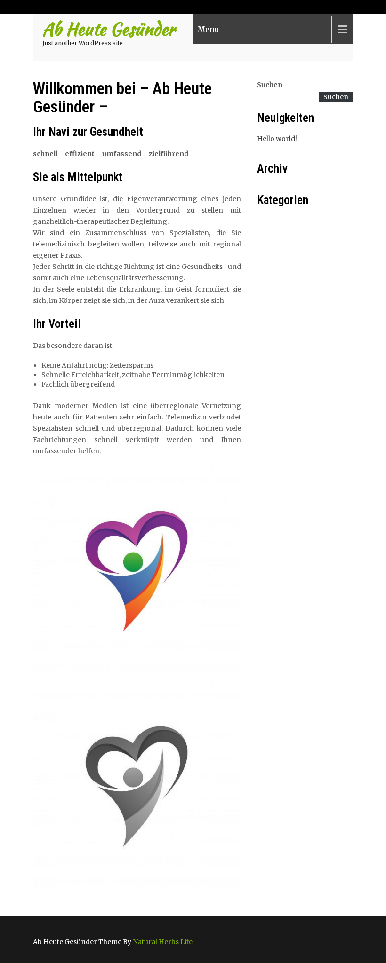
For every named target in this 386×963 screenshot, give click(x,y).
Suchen (269, 84)
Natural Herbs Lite (163, 942)
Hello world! (277, 138)
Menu (208, 29)
